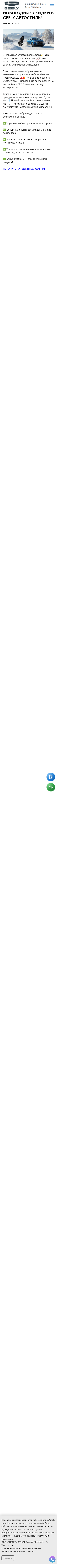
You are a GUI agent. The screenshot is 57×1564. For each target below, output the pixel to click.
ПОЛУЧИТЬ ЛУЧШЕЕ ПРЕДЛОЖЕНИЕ (24, 168)
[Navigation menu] (52, 5)
